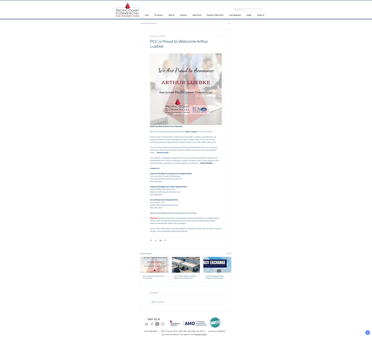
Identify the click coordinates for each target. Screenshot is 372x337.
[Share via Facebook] (151, 240)
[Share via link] (165, 240)
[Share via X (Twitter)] (156, 240)
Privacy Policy (200, 335)
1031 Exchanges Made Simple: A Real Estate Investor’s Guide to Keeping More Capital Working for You (217, 277)
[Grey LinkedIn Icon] (147, 324)
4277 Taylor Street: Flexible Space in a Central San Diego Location (185, 277)
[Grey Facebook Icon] (152, 324)
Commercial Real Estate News (148, 23)
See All (229, 253)
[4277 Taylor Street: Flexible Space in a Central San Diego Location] (186, 265)
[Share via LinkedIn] (160, 240)
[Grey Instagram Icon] (163, 324)
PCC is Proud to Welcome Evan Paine (153, 277)
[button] (159, 15)
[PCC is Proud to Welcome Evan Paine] (154, 265)
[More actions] (220, 36)
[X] (157, 324)
